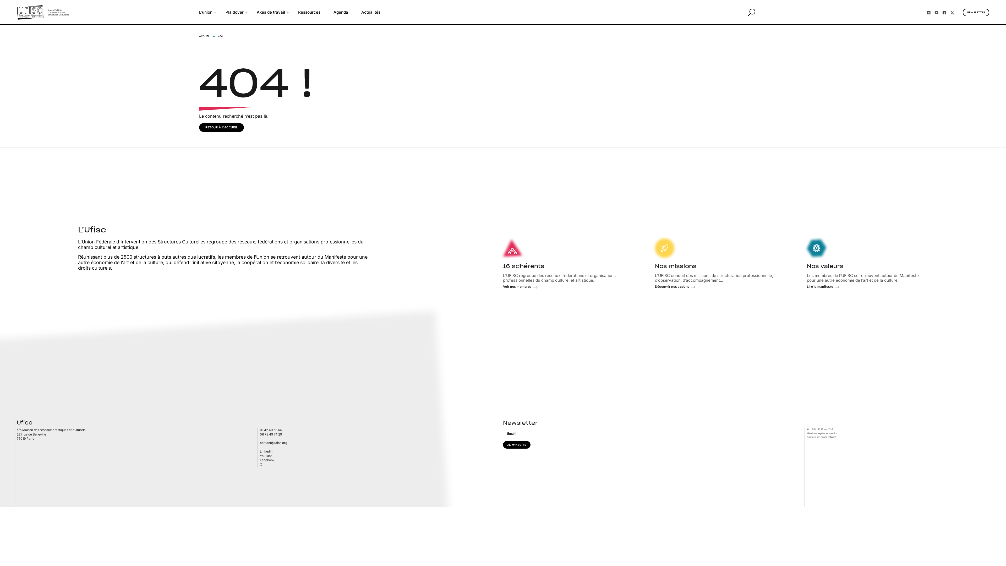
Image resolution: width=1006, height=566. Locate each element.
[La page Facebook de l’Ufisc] (944, 12)
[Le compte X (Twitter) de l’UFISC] (952, 12)
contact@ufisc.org (273, 443)
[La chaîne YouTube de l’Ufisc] (936, 12)
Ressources (309, 12)
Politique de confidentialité (821, 437)
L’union (205, 12)
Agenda (340, 12)
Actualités (370, 12)
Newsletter (976, 12)
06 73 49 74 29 (271, 434)
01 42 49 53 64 (271, 430)
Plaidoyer (235, 12)
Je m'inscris (516, 444)
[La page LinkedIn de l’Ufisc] (928, 12)
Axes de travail (271, 12)
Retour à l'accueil (221, 127)
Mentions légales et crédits (822, 433)
